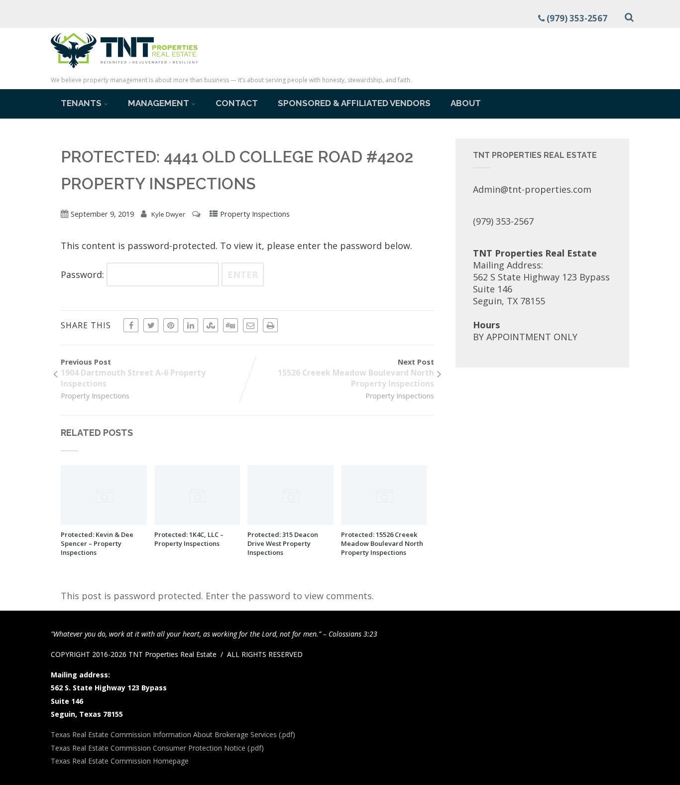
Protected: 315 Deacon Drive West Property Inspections (282, 543)
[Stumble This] (210, 325)
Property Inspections (255, 214)
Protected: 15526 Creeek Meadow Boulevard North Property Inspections (382, 543)
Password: (84, 274)
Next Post (356, 373)
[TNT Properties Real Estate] (124, 70)
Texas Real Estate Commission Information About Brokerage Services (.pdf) (173, 734)
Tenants (81, 103)
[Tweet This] (150, 325)
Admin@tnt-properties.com (532, 189)
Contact (237, 103)
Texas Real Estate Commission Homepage (120, 761)
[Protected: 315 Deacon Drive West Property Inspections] (290, 521)
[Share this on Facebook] (130, 325)
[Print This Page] (270, 325)
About (466, 103)
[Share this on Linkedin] (190, 325)
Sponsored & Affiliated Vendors (354, 103)
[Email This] (250, 325)
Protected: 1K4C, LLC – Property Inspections (189, 539)
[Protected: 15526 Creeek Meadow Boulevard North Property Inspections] (384, 521)
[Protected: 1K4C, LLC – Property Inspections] (197, 521)
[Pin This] (170, 325)
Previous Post (133, 373)
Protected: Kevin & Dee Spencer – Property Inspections (97, 543)
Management (158, 103)
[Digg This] (230, 325)
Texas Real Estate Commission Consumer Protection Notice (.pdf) (157, 748)
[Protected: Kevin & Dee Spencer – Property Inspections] (104, 521)
